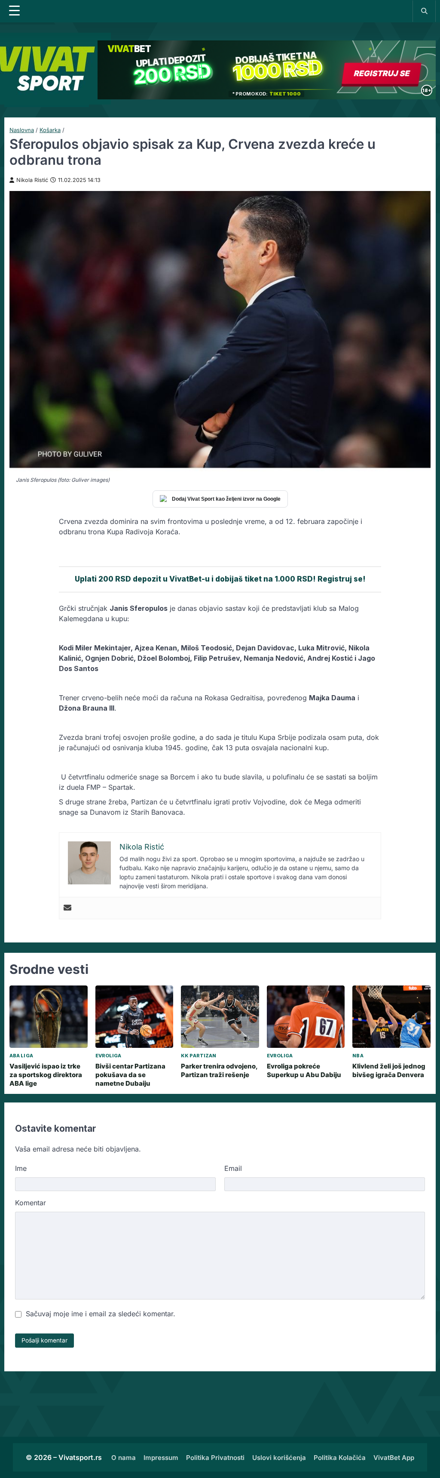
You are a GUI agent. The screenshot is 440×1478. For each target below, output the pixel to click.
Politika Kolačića (340, 1457)
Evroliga (108, 1056)
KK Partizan (198, 1056)
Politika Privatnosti (215, 1457)
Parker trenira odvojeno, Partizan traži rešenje (219, 1070)
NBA (357, 1056)
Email (233, 1168)
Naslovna (21, 129)
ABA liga (21, 1056)
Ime (21, 1168)
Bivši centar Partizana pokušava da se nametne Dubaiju (130, 1075)
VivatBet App (393, 1457)
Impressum (161, 1457)
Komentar (30, 1202)
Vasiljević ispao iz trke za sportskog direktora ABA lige (45, 1075)
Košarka (50, 129)
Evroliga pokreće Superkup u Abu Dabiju (304, 1070)
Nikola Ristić (32, 180)
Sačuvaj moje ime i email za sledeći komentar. (100, 1313)
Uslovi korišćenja (279, 1457)
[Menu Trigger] (14, 11)
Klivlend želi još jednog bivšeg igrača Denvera (388, 1070)
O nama (123, 1457)
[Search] (424, 10)
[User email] (67, 908)
